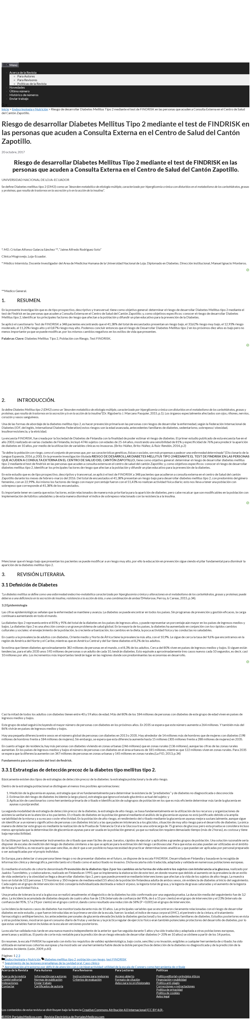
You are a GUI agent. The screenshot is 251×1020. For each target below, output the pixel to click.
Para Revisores (27, 80)
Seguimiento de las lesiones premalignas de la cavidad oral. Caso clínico (52, 963)
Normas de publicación (48, 979)
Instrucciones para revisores (91, 976)
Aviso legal (162, 996)
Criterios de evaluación (87, 979)
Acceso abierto (124, 976)
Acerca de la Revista (22, 72)
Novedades (17, 87)
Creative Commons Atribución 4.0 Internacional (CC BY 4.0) (122, 1010)
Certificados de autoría (48, 986)
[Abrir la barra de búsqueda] (5, 105)
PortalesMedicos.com (27, 1016)
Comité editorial (12, 979)
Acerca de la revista (14, 976)
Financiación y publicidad (171, 979)
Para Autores (26, 76)
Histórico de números (23, 95)
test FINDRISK (116, 959)
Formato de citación (127, 979)
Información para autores (50, 976)
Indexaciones (10, 983)
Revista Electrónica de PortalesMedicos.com (74, 1016)
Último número (19, 91)
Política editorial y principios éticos (178, 976)
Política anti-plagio (168, 983)
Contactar (8, 986)
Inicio (5, 109)
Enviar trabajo (18, 98)
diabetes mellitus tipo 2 (60, 959)
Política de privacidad (169, 989)
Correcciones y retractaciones (175, 986)
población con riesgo (91, 959)
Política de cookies (168, 993)
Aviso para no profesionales (132, 983)
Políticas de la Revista (31, 83)
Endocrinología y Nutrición (30, 109)
